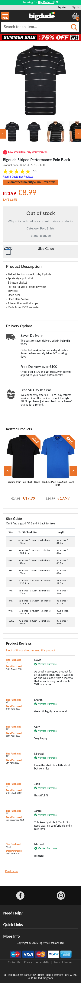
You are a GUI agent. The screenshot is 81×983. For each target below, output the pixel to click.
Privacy (28, 962)
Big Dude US (46, 2)
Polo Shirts (47, 228)
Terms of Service (63, 962)
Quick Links (13, 925)
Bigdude (45, 235)
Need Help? (13, 913)
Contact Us (14, 962)
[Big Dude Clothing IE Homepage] (42, 15)
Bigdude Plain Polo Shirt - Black (23, 482)
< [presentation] (8, 471)
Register (61, 7)
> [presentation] (73, 471)
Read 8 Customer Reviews (18, 177)
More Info (11, 936)
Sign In (75, 7)
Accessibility (43, 962)
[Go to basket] (75, 15)
